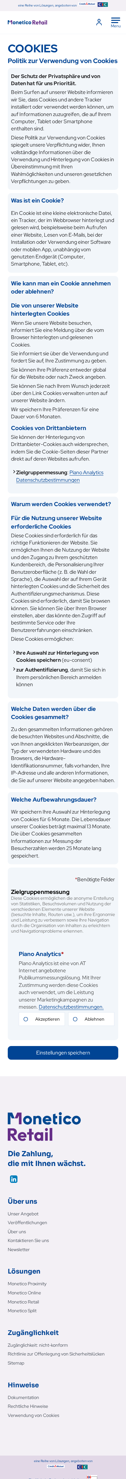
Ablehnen (94, 1019)
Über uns (17, 1232)
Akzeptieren (47, 1019)
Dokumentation (23, 1397)
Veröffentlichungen (27, 1222)
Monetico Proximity (27, 1284)
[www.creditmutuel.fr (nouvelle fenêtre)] (87, 5)
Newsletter (19, 1249)
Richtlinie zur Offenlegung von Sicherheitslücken (56, 1354)
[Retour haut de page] (114, 1464)
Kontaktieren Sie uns (28, 1240)
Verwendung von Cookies (33, 1415)
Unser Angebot (23, 1214)
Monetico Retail (23, 1302)
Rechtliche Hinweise (28, 1406)
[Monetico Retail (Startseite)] (38, 22)
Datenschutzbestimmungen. (71, 1006)
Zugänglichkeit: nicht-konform (38, 1345)
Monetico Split (22, 1311)
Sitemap (16, 1363)
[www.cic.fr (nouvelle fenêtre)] (103, 5)
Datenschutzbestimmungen (59, 476)
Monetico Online (24, 1293)
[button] (63, 1053)
